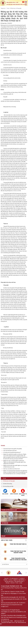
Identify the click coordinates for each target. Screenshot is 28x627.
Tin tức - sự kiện (19, 582)
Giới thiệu (5, 579)
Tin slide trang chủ (14, 578)
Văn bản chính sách (9, 581)
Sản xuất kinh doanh (19, 581)
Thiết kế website (21, 622)
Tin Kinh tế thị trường (7, 483)
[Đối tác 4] (8, 572)
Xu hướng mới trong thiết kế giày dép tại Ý (12, 452)
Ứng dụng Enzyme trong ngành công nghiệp (12, 448)
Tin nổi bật (21, 578)
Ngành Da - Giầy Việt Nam (19, 579)
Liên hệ (12, 582)
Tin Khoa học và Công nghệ (9, 481)
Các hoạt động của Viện (8, 486)
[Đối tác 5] (19, 572)
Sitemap (7, 582)
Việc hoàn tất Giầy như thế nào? (10, 450)
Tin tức (8, 8)
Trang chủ (3, 8)
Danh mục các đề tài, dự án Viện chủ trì (11, 468)
